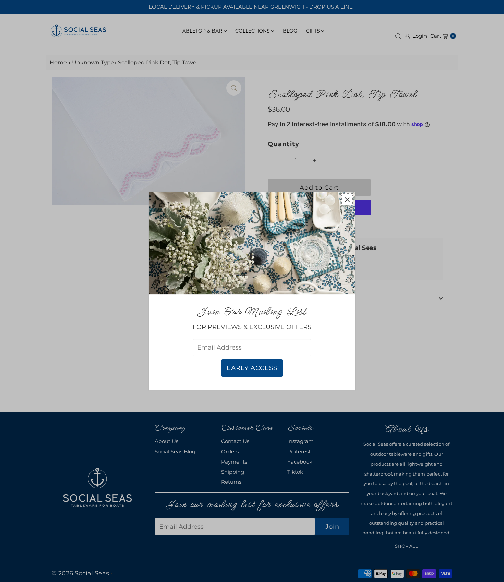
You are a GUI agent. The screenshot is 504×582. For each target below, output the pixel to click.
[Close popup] (347, 199)
